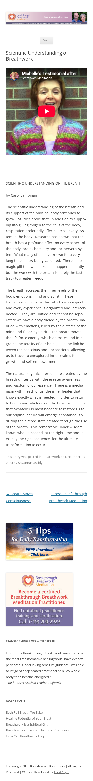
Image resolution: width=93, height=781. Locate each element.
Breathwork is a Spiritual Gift (27, 724)
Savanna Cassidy (30, 462)
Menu (46, 40)
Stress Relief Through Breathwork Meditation (68, 500)
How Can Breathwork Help (25, 736)
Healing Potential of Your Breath (29, 718)
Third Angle (61, 772)
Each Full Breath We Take (24, 712)
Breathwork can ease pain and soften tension (39, 730)
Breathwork (51, 456)
